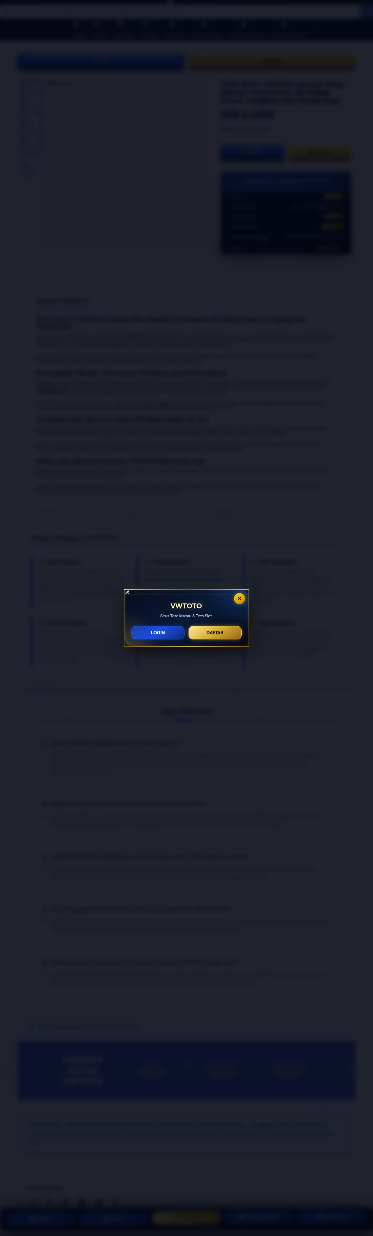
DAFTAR (215, 632)
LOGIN (158, 632)
